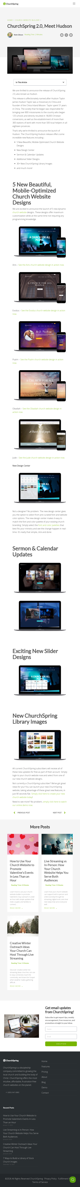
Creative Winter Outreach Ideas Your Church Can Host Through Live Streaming (22, 950)
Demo (44, 1087)
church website (19, 212)
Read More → (16, 908)
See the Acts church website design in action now (41, 264)
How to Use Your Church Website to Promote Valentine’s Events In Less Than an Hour (22, 870)
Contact (45, 1092)
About (44, 1077)
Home (10, 20)
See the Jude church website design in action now (41, 457)
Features (46, 1066)
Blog (44, 1082)
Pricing (45, 1071)
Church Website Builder (27, 20)
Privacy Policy (50, 1178)
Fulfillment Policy (66, 1178)
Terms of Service (40, 1182)
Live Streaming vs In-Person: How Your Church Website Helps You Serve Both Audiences (56, 870)
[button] (62, 35)
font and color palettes (48, 525)
